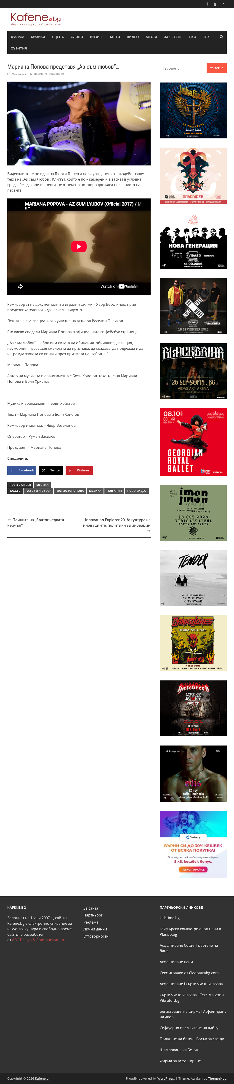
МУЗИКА (38, 36)
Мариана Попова (70, 491)
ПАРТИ (114, 36)
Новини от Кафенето (49, 74)
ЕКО (192, 36)
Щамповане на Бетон (179, 1049)
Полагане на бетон (177, 1038)
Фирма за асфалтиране (180, 1060)
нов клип (114, 491)
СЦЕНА (58, 36)
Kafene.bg (43, 1078)
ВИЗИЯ (96, 36)
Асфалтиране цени (176, 961)
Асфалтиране (171, 983)
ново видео (136, 491)
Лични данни (95, 929)
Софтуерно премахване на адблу (189, 1027)
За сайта (90, 908)
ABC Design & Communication (38, 939)
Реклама (90, 922)
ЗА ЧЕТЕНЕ (173, 36)
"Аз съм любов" (38, 491)
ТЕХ (206, 36)
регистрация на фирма (180, 1011)
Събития (19, 48)
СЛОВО (77, 36)
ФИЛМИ (17, 36)
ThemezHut (217, 1078)
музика (95, 491)
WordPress (165, 1078)
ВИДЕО (133, 36)
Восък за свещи (210, 1038)
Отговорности (96, 936)
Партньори (93, 915)
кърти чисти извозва (204, 983)
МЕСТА (151, 36)
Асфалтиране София (177, 945)
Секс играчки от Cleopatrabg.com (189, 972)
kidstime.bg (170, 917)
